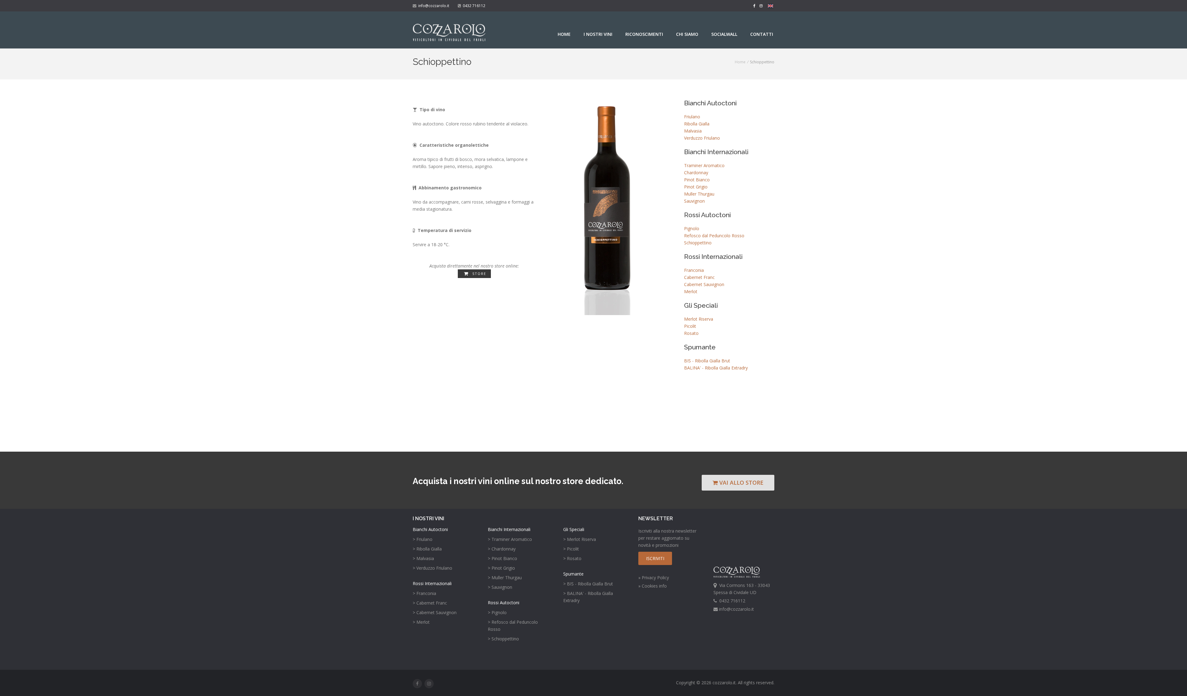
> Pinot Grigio (501, 568)
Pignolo (691, 228)
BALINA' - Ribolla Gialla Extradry (716, 368)
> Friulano (422, 539)
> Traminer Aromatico (510, 539)
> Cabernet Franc (430, 603)
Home (564, 34)
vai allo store (741, 482)
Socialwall (724, 34)
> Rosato (572, 558)
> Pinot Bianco (502, 558)
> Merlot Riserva (579, 539)
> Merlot (421, 622)
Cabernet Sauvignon (704, 284)
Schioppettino (698, 243)
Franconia (694, 270)
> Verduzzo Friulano (432, 568)
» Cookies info (652, 586)
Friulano (692, 117)
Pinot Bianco (697, 180)
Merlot (690, 291)
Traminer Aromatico (704, 165)
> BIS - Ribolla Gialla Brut (588, 584)
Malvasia (693, 131)
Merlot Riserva (698, 319)
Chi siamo (687, 34)
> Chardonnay (502, 549)
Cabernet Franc (699, 277)
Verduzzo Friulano (702, 138)
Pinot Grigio (696, 187)
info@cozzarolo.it (432, 5)
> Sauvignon (500, 587)
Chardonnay (696, 172)
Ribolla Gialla (696, 124)
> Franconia (424, 593)
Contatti (761, 34)
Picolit (690, 326)
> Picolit (571, 549)
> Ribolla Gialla (427, 549)
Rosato (691, 333)
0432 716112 (473, 5)
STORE (478, 273)
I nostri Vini (598, 34)
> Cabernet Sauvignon (435, 612)
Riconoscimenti (644, 34)
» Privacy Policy (653, 577)
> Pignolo (497, 612)
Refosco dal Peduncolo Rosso (714, 235)
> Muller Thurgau (505, 577)
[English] (770, 6)
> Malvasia (423, 558)
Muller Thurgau (699, 194)
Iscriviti (655, 558)
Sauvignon (694, 201)
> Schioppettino (503, 639)
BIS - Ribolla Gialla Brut (707, 361)
